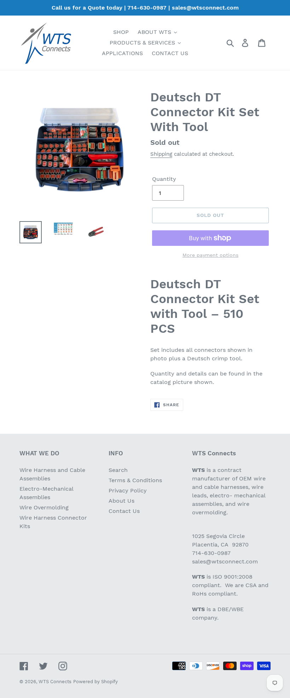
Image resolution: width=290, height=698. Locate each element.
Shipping (161, 154)
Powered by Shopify (95, 681)
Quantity (164, 179)
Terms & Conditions (135, 480)
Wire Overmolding (44, 507)
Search (118, 470)
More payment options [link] (210, 255)
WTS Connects (55, 681)
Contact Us (124, 511)
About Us (121, 500)
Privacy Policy (128, 490)
